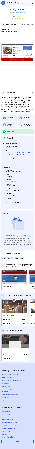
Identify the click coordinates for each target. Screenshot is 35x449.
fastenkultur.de (6, 397)
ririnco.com (5, 383)
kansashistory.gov (7, 389)
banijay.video (5, 414)
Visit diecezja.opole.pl (17, 12)
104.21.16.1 (8, 152)
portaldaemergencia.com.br (10, 394)
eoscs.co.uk (5, 386)
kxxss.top (4, 400)
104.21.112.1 (22, 154)
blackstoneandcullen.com (10, 428)
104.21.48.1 (21, 152)
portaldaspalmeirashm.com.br (11, 380)
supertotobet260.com (8, 425)
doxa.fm (6, 351)
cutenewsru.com (7, 420)
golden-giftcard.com (8, 437)
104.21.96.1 (15, 154)
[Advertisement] (17, 37)
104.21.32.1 (15, 152)
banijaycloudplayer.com (9, 423)
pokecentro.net (6, 377)
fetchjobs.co (5, 411)
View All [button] (31, 92)
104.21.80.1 (9, 154)
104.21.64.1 (28, 152)
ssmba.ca (4, 392)
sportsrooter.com (7, 417)
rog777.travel (5, 431)
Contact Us (17, 441)
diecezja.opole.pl (6, 101)
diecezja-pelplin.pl (9, 315)
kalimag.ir (4, 434)
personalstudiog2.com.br (9, 374)
